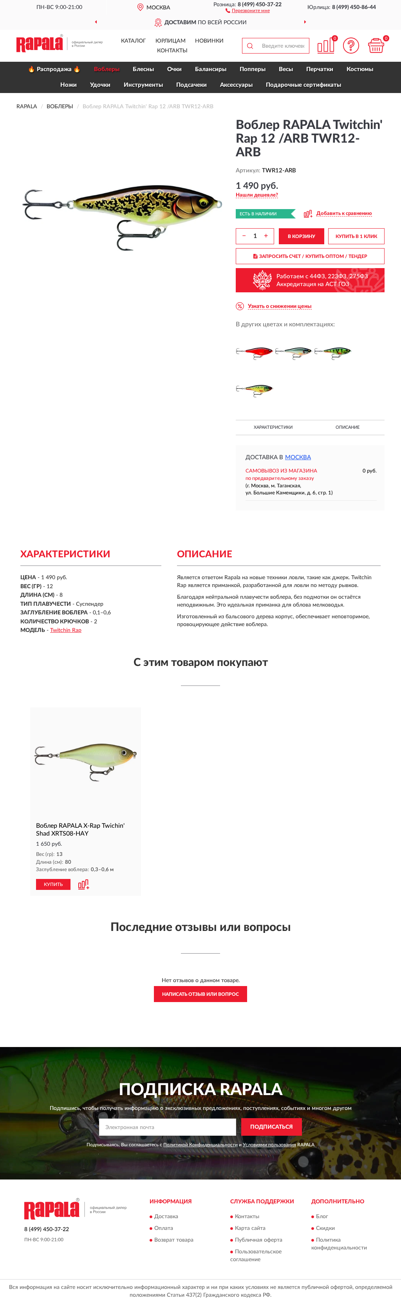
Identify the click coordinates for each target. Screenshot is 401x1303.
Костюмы (360, 69)
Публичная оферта (258, 1240)
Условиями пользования (269, 1144)
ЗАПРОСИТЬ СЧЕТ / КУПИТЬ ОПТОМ (313, 256)
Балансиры (210, 69)
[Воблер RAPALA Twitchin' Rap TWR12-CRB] (254, 353)
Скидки (325, 1228)
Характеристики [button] (273, 427)
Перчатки (319, 69)
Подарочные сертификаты (303, 85)
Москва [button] (298, 457)
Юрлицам (170, 41)
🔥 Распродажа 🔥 (54, 69)
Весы (286, 69)
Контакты (172, 51)
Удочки (100, 85)
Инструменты (143, 85)
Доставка (166, 1217)
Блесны (143, 69)
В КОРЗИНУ (301, 236)
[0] (376, 46)
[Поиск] (250, 46)
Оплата (163, 1228)
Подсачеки (191, 85)
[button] (248, 10)
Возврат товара (173, 1240)
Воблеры (106, 69)
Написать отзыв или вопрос (200, 994)
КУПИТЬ (53, 884)
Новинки (209, 41)
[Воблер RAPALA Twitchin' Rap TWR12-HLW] (293, 353)
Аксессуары (236, 85)
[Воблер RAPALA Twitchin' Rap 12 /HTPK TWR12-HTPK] (254, 391)
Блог (322, 1217)
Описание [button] (347, 427)
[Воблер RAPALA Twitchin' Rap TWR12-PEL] (333, 353)
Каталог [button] (133, 41)
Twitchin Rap (65, 630)
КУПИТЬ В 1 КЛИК (356, 236)
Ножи (68, 85)
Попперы (253, 69)
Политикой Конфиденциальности (200, 1144)
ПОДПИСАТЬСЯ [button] (271, 1127)
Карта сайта (250, 1228)
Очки (174, 69)
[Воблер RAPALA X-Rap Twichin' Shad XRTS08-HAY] (85, 762)
